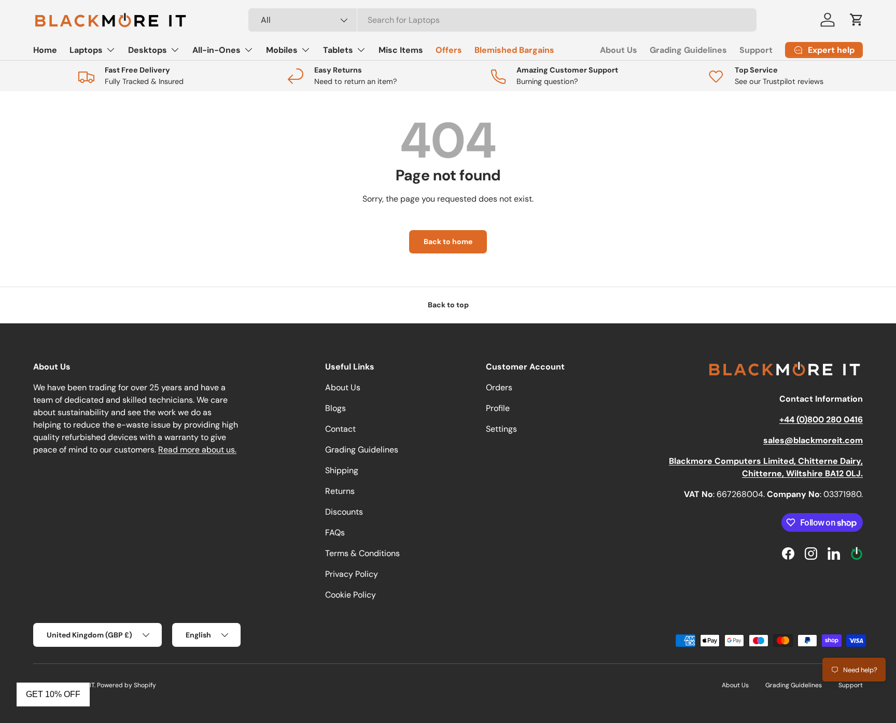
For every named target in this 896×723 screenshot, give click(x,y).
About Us (618, 50)
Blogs (335, 408)
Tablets (338, 50)
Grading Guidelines (688, 50)
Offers (449, 50)
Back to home (448, 241)
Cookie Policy (350, 594)
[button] (856, 19)
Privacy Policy (351, 574)
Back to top (448, 304)
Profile (498, 408)
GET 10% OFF (53, 694)
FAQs (335, 532)
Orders (499, 387)
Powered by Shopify (126, 685)
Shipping (341, 470)
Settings (501, 428)
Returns (340, 491)
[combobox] (502, 20)
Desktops (147, 50)
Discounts (344, 511)
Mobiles (282, 50)
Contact (340, 428)
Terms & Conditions (362, 553)
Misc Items (401, 50)
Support (756, 50)
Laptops (86, 50)
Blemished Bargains (514, 50)
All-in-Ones (216, 50)
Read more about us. (197, 449)
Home (45, 50)
